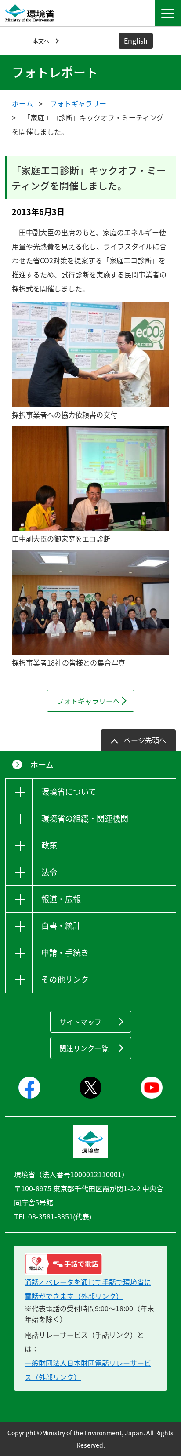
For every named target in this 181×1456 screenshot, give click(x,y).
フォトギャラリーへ (88, 700)
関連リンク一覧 (84, 1048)
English (136, 40)
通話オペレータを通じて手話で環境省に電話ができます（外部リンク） (88, 1289)
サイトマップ (80, 1021)
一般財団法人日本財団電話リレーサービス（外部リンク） (88, 1370)
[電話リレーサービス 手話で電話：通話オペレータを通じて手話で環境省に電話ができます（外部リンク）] (90, 1264)
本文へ (41, 40)
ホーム (22, 103)
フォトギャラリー (78, 103)
